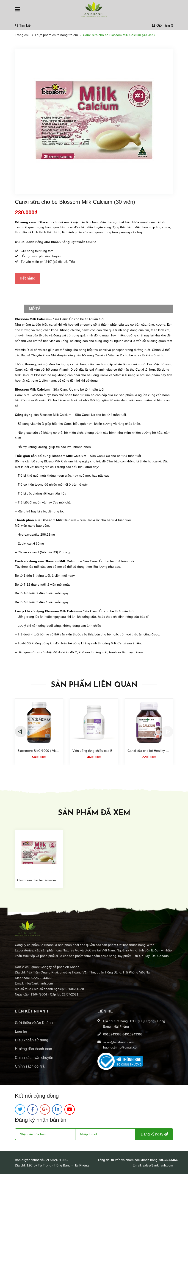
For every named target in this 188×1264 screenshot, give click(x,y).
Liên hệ (21, 1031)
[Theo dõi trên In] (57, 1109)
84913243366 (132, 1034)
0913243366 (112, 1034)
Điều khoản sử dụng (31, 1040)
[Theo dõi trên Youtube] (69, 1109)
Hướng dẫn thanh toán (33, 1049)
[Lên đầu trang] (180, 1242)
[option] (39, 731)
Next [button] (167, 731)
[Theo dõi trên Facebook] (32, 1109)
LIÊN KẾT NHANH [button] (31, 1011)
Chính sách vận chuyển (34, 1058)
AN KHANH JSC (56, 1160)
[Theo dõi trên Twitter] (20, 1109)
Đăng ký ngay (152, 1134)
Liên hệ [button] (105, 1011)
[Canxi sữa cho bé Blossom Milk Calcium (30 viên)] (39, 852)
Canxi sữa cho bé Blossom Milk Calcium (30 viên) (53, 880)
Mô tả (35, 309)
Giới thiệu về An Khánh (34, 1023)
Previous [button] (20, 731)
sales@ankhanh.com (118, 1042)
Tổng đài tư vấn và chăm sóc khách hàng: (128, 1160)
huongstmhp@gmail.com (121, 1047)
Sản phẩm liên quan (94, 685)
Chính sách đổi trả (29, 1066)
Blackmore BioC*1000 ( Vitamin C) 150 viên (48, 750)
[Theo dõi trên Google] (45, 1109)
